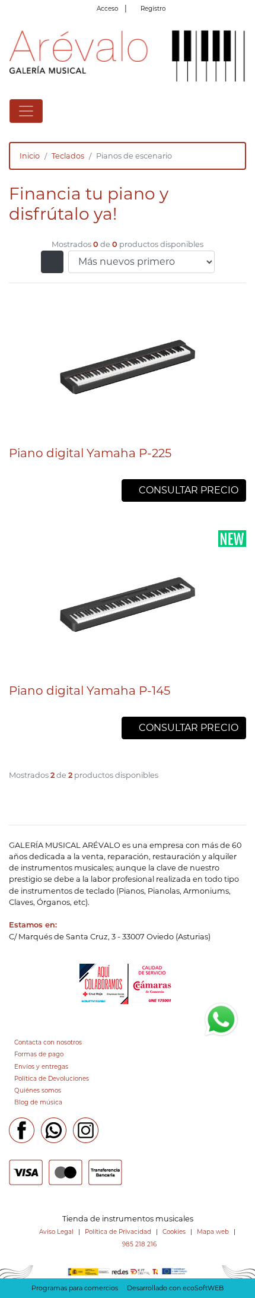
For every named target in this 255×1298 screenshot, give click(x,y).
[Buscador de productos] (222, 110)
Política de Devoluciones (51, 1078)
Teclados (68, 155)
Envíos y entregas (41, 1067)
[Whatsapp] (53, 1129)
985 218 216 (139, 1244)
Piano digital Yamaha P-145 (89, 690)
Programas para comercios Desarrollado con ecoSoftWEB (127, 1288)
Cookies (174, 1232)
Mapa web (213, 1232)
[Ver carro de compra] (241, 110)
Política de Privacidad (118, 1232)
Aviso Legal (56, 1232)
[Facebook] (21, 1129)
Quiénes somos (37, 1090)
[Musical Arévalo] (127, 55)
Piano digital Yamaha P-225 (90, 453)
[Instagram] (85, 1129)
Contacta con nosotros (48, 1042)
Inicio (30, 155)
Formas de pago (38, 1054)
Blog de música (38, 1102)
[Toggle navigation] (26, 111)
